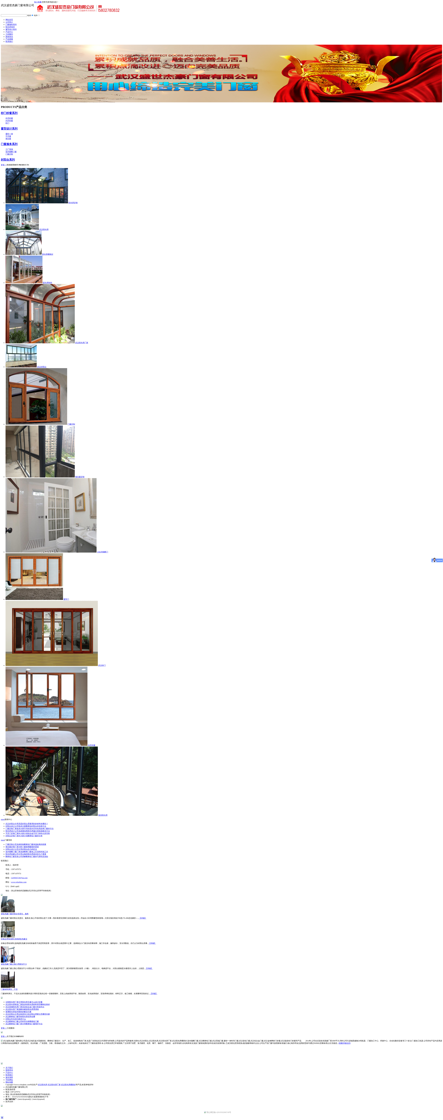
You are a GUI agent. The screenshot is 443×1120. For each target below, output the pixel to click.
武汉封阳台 (41, 367)
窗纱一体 (9, 134)
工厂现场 (9, 149)
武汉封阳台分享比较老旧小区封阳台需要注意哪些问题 (28, 1014)
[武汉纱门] (52, 665)
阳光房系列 (10, 27)
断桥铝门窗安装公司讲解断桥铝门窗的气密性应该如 (27, 856)
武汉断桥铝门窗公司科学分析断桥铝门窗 (22, 1021)
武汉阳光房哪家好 (68, 1085)
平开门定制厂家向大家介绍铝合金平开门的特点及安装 (28, 833)
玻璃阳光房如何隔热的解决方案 (18, 1012)
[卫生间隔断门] (51, 552)
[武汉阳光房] (22, 229)
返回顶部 (9, 1077)
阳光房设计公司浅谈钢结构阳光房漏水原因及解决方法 (28, 831)
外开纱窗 (9, 118)
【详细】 (142, 918)
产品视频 (9, 39)
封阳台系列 (8, 159)
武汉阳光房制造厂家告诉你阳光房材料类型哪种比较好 (28, 1004)
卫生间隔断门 (102, 552)
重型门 (66, 599)
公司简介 (9, 22)
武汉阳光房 (44, 229)
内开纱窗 (9, 121)
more (3, 819)
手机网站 (9, 1080)
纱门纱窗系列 (9, 112)
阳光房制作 (47, 283)
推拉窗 (8, 139)
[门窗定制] (36, 424)
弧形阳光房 (103, 815)
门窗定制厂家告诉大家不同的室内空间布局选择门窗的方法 (30, 829)
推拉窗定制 (79, 477)
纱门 (7, 123)
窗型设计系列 (11, 29)
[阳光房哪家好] (24, 254)
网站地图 (9, 1082)
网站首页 (9, 20)
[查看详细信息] (344, 1043)
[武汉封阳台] (21, 367)
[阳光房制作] (24, 283)
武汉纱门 (102, 665)
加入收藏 (38, 2)
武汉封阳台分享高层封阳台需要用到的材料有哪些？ (27, 824)
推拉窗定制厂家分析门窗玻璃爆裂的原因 (22, 847)
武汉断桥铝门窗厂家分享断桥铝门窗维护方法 (24, 1024)
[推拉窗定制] (40, 477)
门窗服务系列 (11, 25)
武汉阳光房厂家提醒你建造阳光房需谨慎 (22, 1009)
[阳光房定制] (37, 203)
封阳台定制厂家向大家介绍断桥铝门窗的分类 (24, 836)
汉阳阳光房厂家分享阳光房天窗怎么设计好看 (24, 1002)
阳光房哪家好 (47, 254)
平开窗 (8, 136)
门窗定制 (9, 154)
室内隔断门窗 (11, 152)
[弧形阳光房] (52, 815)
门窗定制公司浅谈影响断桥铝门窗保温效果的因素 (26, 844)
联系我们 (9, 41)
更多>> (4, 165)
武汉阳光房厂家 (81, 343)
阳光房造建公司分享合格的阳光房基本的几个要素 (26, 854)
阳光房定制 (73, 203)
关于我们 (9, 1068)
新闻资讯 (9, 37)
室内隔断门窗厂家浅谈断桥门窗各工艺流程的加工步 (27, 852)
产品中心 (9, 32)
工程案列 (9, 34)
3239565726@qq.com (19, 878)
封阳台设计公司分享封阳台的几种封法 (21, 849)
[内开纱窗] (46, 745)
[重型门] (34, 599)
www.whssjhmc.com (18, 882)
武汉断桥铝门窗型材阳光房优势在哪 (20, 1017)
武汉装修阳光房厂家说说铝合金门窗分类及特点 (25, 1007)
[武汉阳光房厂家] (40, 343)
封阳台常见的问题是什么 (16, 1019)
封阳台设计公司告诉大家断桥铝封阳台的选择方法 (26, 826)
